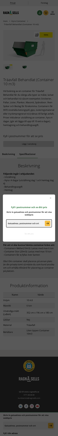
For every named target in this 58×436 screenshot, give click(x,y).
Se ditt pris (29, 234)
